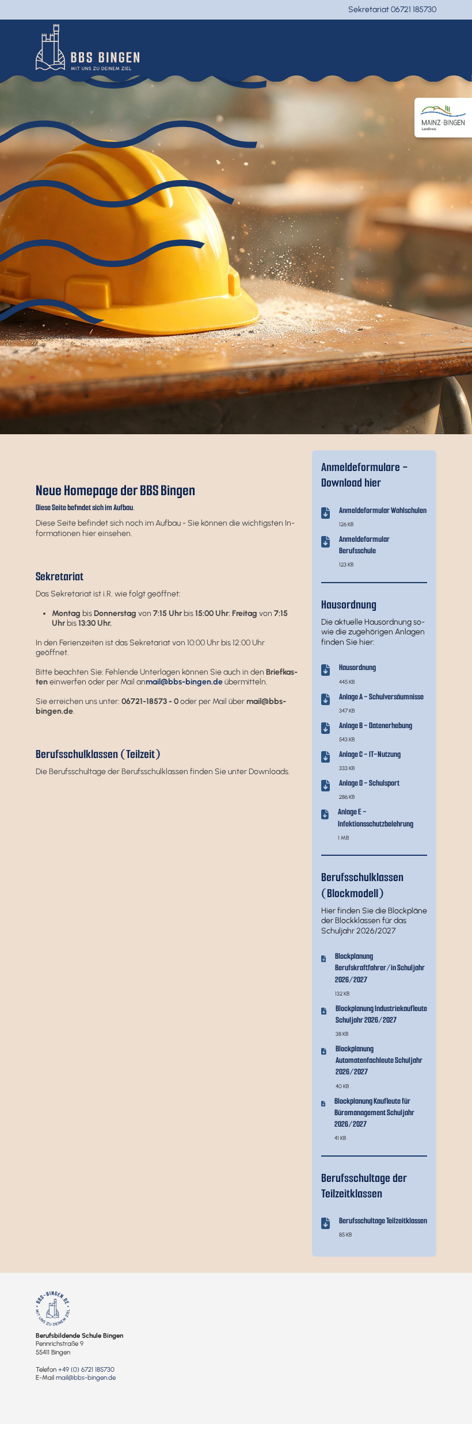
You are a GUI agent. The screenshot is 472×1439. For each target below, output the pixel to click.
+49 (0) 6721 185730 (86, 1369)
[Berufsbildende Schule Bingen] (87, 46)
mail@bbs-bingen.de (86, 1377)
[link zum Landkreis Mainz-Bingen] (443, 118)
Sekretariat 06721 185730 (392, 9)
